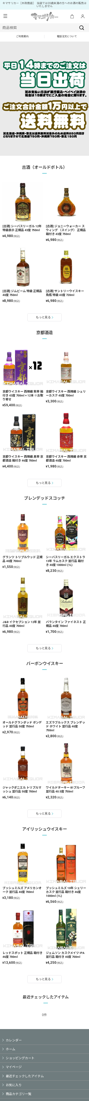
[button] (5, 16)
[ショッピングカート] (72, 16)
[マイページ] (83, 16)
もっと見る (43, 317)
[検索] (81, 27)
